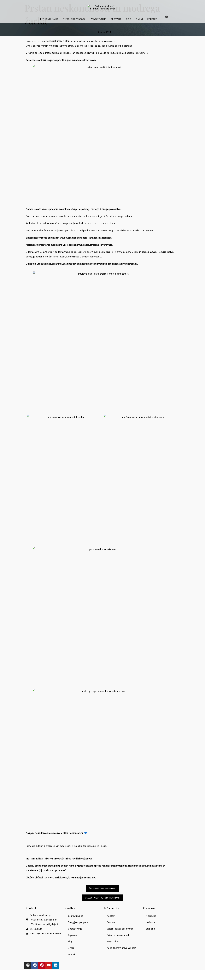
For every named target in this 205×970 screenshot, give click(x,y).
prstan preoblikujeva (60, 60)
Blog (128, 19)
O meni (139, 19)
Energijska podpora (74, 19)
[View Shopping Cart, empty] (164, 19)
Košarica (150, 922)
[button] (171, 19)
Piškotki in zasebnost (118, 935)
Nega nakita (113, 941)
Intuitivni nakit (49, 19)
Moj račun (151, 915)
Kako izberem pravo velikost (121, 947)
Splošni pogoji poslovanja (120, 928)
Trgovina (116, 19)
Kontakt (152, 19)
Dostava (111, 922)
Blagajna (150, 928)
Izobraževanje (98, 19)
